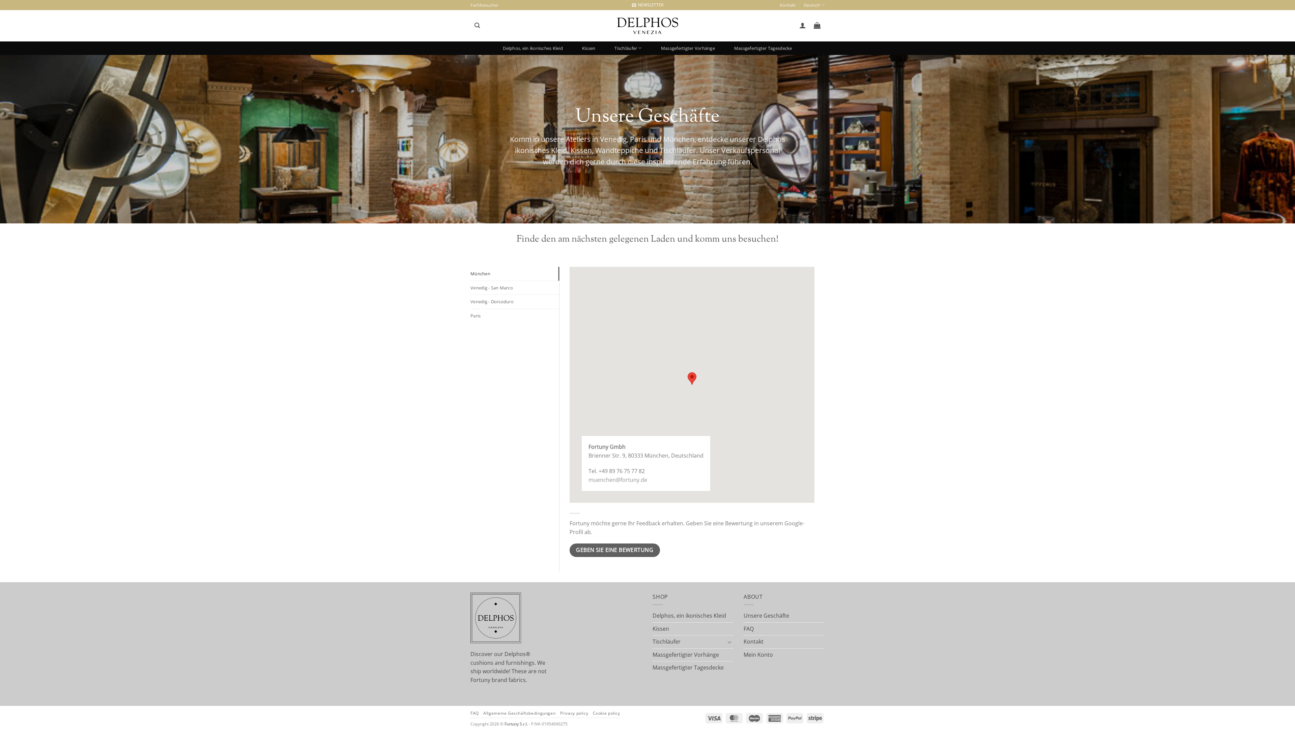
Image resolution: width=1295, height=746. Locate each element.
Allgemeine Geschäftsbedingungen (519, 713)
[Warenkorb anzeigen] (817, 25)
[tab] (514, 273)
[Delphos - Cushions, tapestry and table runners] (647, 26)
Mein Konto (758, 654)
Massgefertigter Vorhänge (688, 48)
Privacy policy (574, 713)
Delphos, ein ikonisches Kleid (533, 48)
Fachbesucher (484, 5)
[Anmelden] (802, 25)
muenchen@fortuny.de (617, 480)
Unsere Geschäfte (766, 615)
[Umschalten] (729, 642)
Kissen (589, 48)
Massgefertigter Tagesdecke (763, 48)
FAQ (749, 628)
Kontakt (788, 5)
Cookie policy (606, 713)
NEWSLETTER (649, 5)
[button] (477, 25)
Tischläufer (625, 48)
